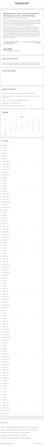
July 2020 (4, 342)
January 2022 (5, 294)
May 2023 (4, 250)
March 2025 (5, 191)
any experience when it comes (20, 27)
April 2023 (4, 253)
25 (16, 129)
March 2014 (5, 367)
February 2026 (5, 161)
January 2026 (5, 164)
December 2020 (6, 329)
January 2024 (5, 229)
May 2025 (4, 185)
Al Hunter (4, 100)
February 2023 (5, 258)
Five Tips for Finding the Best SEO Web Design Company (22, 93)
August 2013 (5, 386)
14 (33, 125)
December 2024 (6, 199)
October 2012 (5, 413)
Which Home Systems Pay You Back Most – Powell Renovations (14, 435)
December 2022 (6, 264)
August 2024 (5, 210)
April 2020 (4, 351)
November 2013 (6, 378)
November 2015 (6, 359)
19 (22, 127)
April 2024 (4, 221)
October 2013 (5, 380)
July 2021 (4, 310)
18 (16, 127)
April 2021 (4, 318)
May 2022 (4, 283)
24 (10, 129)
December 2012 (6, 407)
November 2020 (6, 332)
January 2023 (5, 261)
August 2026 (5, 145)
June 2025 (4, 183)
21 (33, 127)
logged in (10, 50)
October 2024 (5, 204)
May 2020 (4, 348)
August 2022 (5, 275)
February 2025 (5, 193)
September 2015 (6, 364)
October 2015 (5, 361)
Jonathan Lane (5, 96)
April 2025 (4, 188)
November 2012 (6, 410)
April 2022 (4, 286)
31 (10, 131)
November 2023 (6, 234)
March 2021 (5, 321)
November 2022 (6, 267)
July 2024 (4, 212)
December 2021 (6, 296)
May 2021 (4, 315)
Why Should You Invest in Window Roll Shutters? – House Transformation (15, 432)
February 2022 (5, 291)
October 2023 (5, 237)
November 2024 (6, 202)
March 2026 (5, 158)
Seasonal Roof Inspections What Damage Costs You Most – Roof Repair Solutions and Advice (20, 427)
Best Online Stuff (22, 3)
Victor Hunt (4, 93)
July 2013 (4, 389)
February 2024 (5, 226)
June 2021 (4, 313)
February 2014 (5, 370)
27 (27, 129)
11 (16, 125)
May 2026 (4, 153)
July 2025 (4, 180)
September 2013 (6, 383)
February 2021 (5, 323)
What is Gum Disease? (16, 103)
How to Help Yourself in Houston (18, 105)
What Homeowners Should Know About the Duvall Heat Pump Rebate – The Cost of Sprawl (19, 429)
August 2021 (5, 307)
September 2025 (6, 175)
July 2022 (4, 277)
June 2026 (4, 150)
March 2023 (5, 256)
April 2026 (4, 156)
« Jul (3, 134)
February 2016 (5, 353)
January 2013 (5, 405)
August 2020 (5, 340)
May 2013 (4, 394)
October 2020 (5, 334)
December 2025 (6, 166)
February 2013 (5, 402)
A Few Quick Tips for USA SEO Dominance (17, 100)
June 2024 (4, 215)
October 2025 (5, 172)
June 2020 (4, 345)
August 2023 (5, 242)
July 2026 (4, 147)
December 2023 (6, 231)
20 (27, 127)
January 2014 (5, 372)
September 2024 (6, 207)
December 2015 (6, 356)
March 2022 (5, 288)
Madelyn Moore (5, 105)
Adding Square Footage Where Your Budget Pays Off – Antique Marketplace (16, 438)
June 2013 (4, 391)
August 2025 (5, 177)
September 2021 (6, 305)
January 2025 (5, 196)
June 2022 (4, 280)
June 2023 (4, 248)
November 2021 (6, 299)
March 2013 (5, 399)
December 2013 (6, 375)
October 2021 (5, 302)
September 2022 (6, 272)
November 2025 (6, 169)
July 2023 (4, 245)
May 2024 (4, 218)
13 (27, 125)
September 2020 (6, 337)
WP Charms (40, 443)
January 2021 (5, 326)
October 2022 (5, 269)
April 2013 (4, 397)
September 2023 (6, 240)
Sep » (6, 134)
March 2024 (5, 223)
